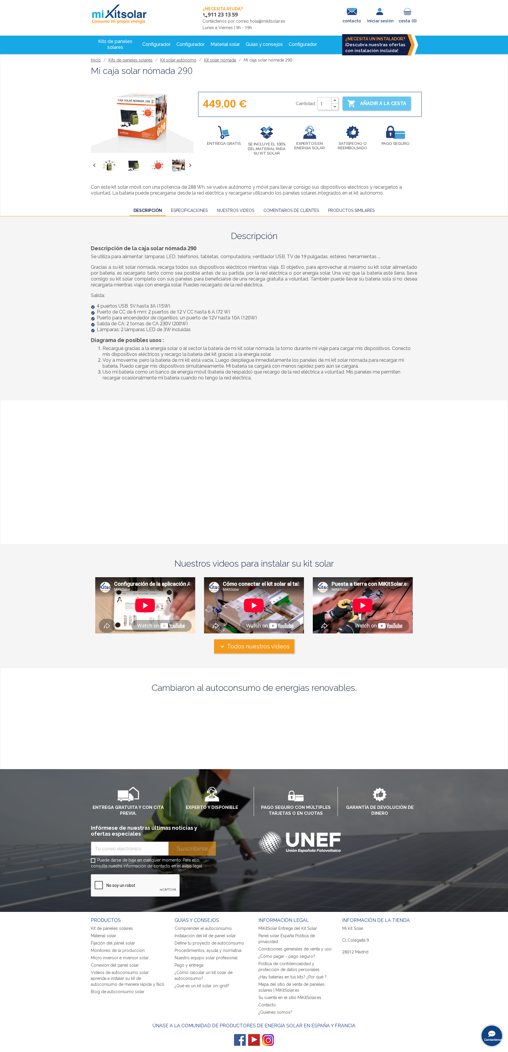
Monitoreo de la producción (118, 950)
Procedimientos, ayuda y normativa (208, 950)
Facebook (240, 1040)
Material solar (103, 935)
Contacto (267, 1005)
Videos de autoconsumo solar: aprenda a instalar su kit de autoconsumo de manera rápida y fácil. (128, 978)
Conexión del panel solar (115, 965)
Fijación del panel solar (113, 943)
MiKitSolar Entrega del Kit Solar (287, 928)
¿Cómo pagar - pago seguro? (286, 956)
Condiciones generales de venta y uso (295, 949)
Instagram (268, 1040)
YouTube (254, 1040)
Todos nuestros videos (254, 646)
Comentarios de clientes (291, 210)
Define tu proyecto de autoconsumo (209, 943)
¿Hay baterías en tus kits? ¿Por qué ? (292, 977)
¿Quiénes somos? (275, 1012)
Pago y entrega (189, 965)
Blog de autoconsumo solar (117, 991)
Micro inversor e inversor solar (120, 957)
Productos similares (351, 210)
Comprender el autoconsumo (203, 928)
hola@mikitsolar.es (267, 21)
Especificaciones (189, 210)
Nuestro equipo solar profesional (206, 957)
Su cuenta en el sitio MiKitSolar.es (289, 997)
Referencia (104, 409)
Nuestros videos (235, 210)
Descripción (147, 210)
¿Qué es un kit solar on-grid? (202, 985)
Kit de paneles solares (112, 928)
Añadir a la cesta (376, 103)
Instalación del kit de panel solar (205, 935)
